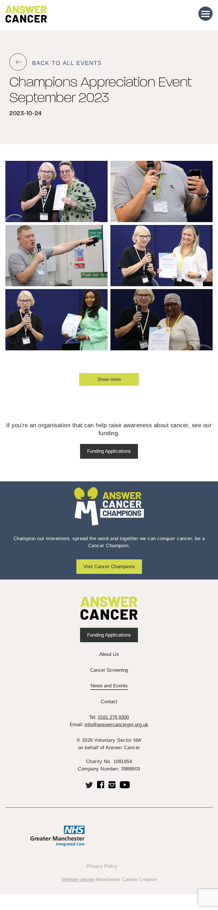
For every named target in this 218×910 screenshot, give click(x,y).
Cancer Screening (109, 670)
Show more (109, 379)
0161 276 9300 (113, 717)
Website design (78, 879)
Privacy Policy (102, 866)
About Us (109, 654)
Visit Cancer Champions (109, 566)
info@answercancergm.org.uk (116, 724)
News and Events (109, 685)
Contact (109, 701)
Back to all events (67, 63)
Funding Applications (109, 451)
